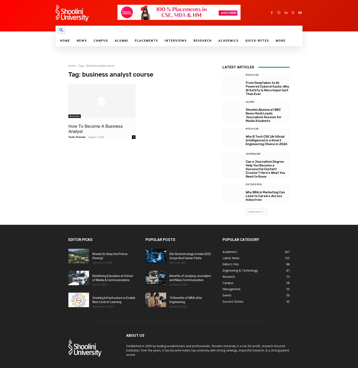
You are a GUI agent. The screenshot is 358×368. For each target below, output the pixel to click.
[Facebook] (271, 12)
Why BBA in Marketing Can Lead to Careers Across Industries (265, 196)
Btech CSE (252, 75)
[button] (61, 30)
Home (72, 65)
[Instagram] (278, 12)
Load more (254, 211)
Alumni (250, 102)
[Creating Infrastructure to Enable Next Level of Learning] (78, 300)
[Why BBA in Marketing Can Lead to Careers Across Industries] (233, 193)
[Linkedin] (285, 12)
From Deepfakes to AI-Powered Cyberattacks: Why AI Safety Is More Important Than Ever (267, 88)
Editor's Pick (254, 184)
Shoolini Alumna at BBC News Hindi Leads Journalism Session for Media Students (264, 115)
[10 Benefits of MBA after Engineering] (155, 300)
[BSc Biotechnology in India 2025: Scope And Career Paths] (155, 256)
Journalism (253, 154)
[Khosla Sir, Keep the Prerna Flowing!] (78, 256)
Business (75, 116)
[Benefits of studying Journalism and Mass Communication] (155, 278)
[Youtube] (300, 12)
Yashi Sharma (77, 136)
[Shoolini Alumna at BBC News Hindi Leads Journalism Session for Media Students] (233, 111)
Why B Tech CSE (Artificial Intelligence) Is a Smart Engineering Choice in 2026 (266, 140)
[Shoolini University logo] (86, 13)
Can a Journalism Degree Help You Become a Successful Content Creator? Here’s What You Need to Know (265, 169)
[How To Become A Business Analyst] (101, 101)
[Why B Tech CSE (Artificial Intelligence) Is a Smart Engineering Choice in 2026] (233, 138)
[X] (292, 12)
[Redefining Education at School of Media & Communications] (78, 278)
